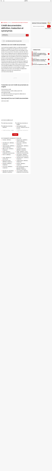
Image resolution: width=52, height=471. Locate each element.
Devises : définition (7, 139)
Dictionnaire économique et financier (20, 22)
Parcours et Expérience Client (40, 64)
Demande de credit (21, 126)
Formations (36, 49)
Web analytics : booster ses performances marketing (39, 59)
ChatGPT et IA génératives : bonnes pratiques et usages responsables (39, 54)
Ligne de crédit (19, 133)
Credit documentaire (7, 123)
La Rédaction (5, 34)
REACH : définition (7, 154)
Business (5, 22)
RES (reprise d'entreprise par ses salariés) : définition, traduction (22, 168)
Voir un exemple (48, 28)
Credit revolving (6, 130)
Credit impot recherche (22, 130)
